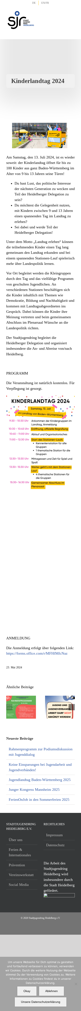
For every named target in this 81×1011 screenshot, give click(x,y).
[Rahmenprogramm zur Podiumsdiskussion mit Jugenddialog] (21, 698)
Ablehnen (51, 991)
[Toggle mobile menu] (72, 14)
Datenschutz (55, 845)
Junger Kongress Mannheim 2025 (34, 789)
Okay (26, 991)
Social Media (19, 885)
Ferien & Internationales (20, 852)
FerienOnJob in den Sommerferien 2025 (39, 799)
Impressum (54, 835)
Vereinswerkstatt (21, 875)
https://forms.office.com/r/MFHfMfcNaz (37, 653)
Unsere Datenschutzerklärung (40, 1001)
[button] (9, 707)
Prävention (17, 865)
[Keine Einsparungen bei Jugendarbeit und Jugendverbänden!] (60, 698)
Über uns (15, 840)
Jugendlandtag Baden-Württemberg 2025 (40, 780)
